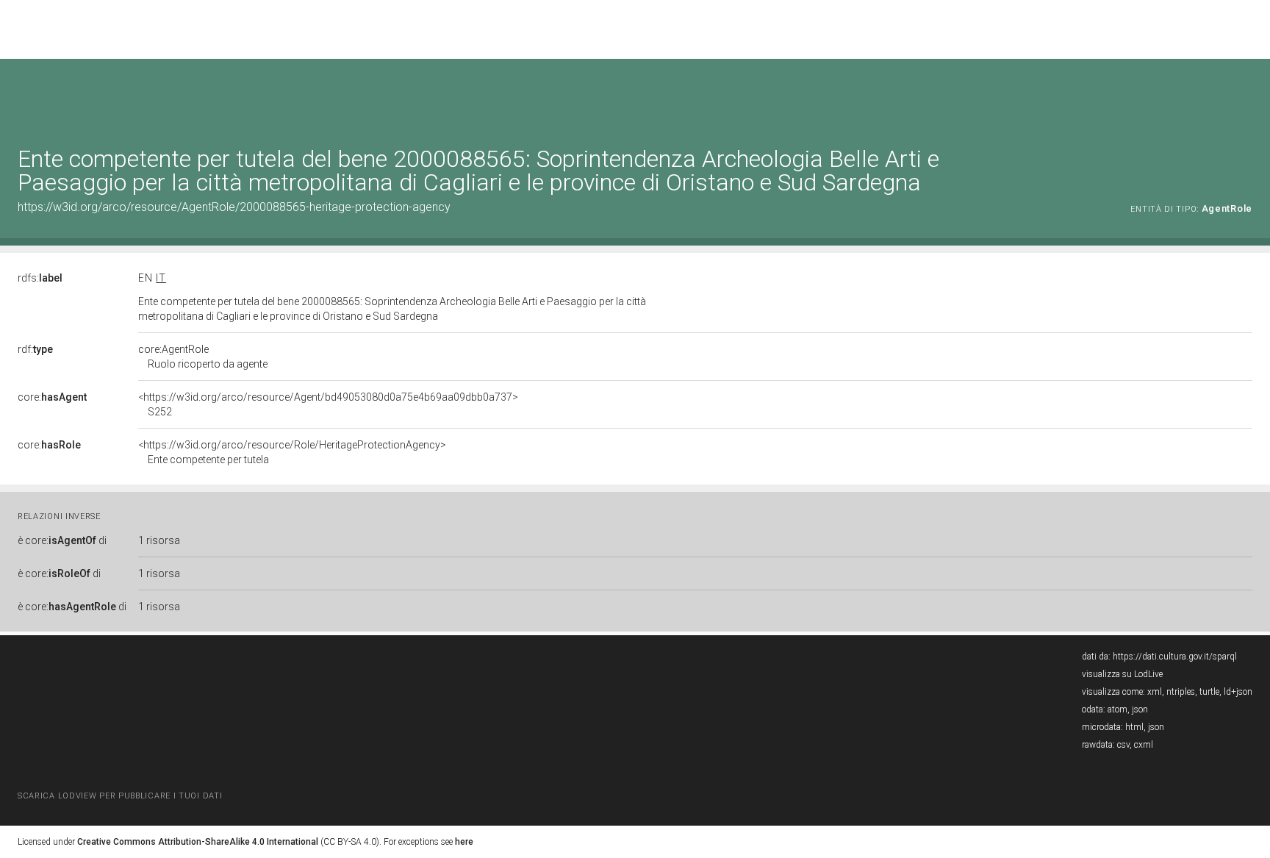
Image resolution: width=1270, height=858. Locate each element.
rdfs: (40, 278)
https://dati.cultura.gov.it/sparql (1175, 656)
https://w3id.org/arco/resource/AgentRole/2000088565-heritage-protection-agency (234, 207)
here (464, 842)
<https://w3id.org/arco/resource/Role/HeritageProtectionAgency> (292, 452)
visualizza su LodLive (1122, 674)
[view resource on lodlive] (1245, 95)
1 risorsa (159, 540)
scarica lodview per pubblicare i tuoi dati (120, 796)
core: (52, 397)
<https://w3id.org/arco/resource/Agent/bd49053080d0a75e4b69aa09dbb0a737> (328, 404)
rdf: (35, 349)
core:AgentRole (203, 356)
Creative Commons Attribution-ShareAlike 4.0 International (197, 842)
